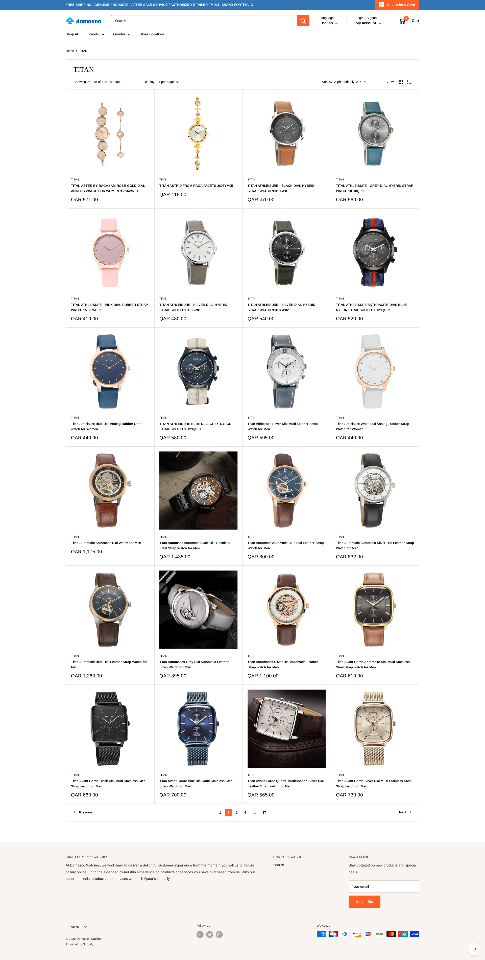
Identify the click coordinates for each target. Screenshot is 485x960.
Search (278, 865)
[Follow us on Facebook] (200, 934)
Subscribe (364, 902)
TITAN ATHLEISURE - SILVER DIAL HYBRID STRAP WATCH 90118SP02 (281, 307)
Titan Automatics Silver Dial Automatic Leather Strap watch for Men (283, 664)
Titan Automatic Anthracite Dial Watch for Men (106, 543)
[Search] (303, 20)
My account (366, 23)
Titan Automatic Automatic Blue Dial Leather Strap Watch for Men (286, 545)
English (73, 927)
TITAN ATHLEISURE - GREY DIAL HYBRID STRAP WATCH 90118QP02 (374, 188)
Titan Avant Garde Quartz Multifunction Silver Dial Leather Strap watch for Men (286, 783)
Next (402, 812)
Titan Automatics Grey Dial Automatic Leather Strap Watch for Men (194, 664)
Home (70, 51)
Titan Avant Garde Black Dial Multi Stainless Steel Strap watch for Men (108, 783)
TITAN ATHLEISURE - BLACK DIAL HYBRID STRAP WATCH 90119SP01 (281, 188)
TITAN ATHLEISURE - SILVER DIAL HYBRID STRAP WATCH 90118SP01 (193, 307)
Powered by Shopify (79, 944)
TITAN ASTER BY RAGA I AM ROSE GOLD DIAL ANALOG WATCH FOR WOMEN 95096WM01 (108, 188)
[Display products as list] (409, 82)
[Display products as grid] (401, 82)
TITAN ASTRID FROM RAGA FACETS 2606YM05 (196, 186)
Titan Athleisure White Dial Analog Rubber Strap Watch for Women (372, 426)
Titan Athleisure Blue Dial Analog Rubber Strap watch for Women (106, 426)
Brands (93, 34)
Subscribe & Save (401, 5)
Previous (86, 812)
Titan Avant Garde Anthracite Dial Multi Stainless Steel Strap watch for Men (373, 664)
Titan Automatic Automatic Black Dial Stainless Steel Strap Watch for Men (194, 545)
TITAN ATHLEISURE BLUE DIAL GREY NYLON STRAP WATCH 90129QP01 (195, 426)
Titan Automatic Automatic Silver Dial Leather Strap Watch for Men (375, 545)
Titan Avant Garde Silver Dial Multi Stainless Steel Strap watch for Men (373, 783)
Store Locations (152, 34)
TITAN (83, 51)
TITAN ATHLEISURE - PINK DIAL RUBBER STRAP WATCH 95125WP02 (109, 307)
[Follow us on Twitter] (209, 934)
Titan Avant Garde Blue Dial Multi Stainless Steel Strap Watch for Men (196, 783)
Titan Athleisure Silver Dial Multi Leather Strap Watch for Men (283, 426)
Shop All (72, 34)
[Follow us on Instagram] (219, 934)
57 (264, 812)
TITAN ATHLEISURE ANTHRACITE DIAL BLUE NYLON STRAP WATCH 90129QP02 (371, 307)
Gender (119, 34)
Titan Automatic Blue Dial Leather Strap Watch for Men (109, 664)
